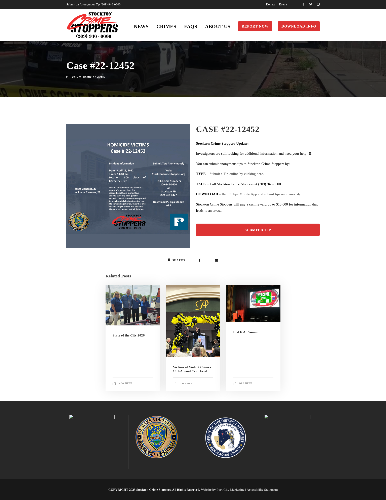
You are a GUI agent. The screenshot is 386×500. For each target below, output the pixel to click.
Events (283, 4)
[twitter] (310, 4)
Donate (270, 4)
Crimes (166, 26)
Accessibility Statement (262, 489)
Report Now (255, 26)
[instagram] (318, 4)
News (141, 26)
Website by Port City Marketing (222, 489)
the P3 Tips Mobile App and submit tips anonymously (261, 194)
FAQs (190, 26)
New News (125, 383)
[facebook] (303, 4)
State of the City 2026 (129, 335)
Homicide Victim (94, 77)
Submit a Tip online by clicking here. (236, 174)
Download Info (298, 26)
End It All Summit (246, 332)
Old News (185, 383)
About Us (217, 26)
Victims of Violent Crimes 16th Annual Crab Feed (192, 369)
